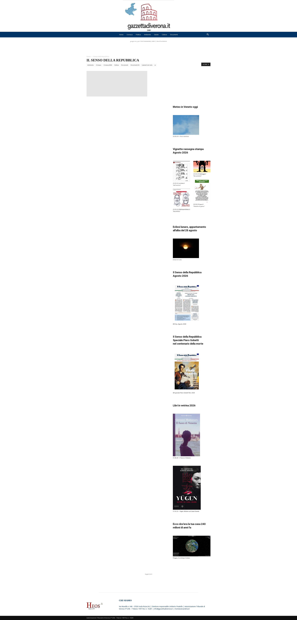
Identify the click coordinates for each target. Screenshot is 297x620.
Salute (156, 35)
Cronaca (130, 35)
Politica (138, 35)
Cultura (164, 35)
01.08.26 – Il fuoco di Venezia (181, 458)
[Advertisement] (148, 48)
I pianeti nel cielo (147, 65)
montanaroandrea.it (182, 609)
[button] (207, 35)
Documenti (174, 35)
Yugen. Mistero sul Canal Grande (189, 511)
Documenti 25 (135, 65)
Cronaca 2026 (108, 65)
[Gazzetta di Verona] (148, 16)
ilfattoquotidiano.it (184, 209)
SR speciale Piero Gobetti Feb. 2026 (184, 393)
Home (121, 35)
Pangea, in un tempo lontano (181, 558)
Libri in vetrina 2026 (184, 405)
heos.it (201, 204)
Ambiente (147, 35)
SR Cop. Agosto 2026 (179, 324)
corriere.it (182, 183)
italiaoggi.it (202, 174)
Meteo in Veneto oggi (185, 106)
